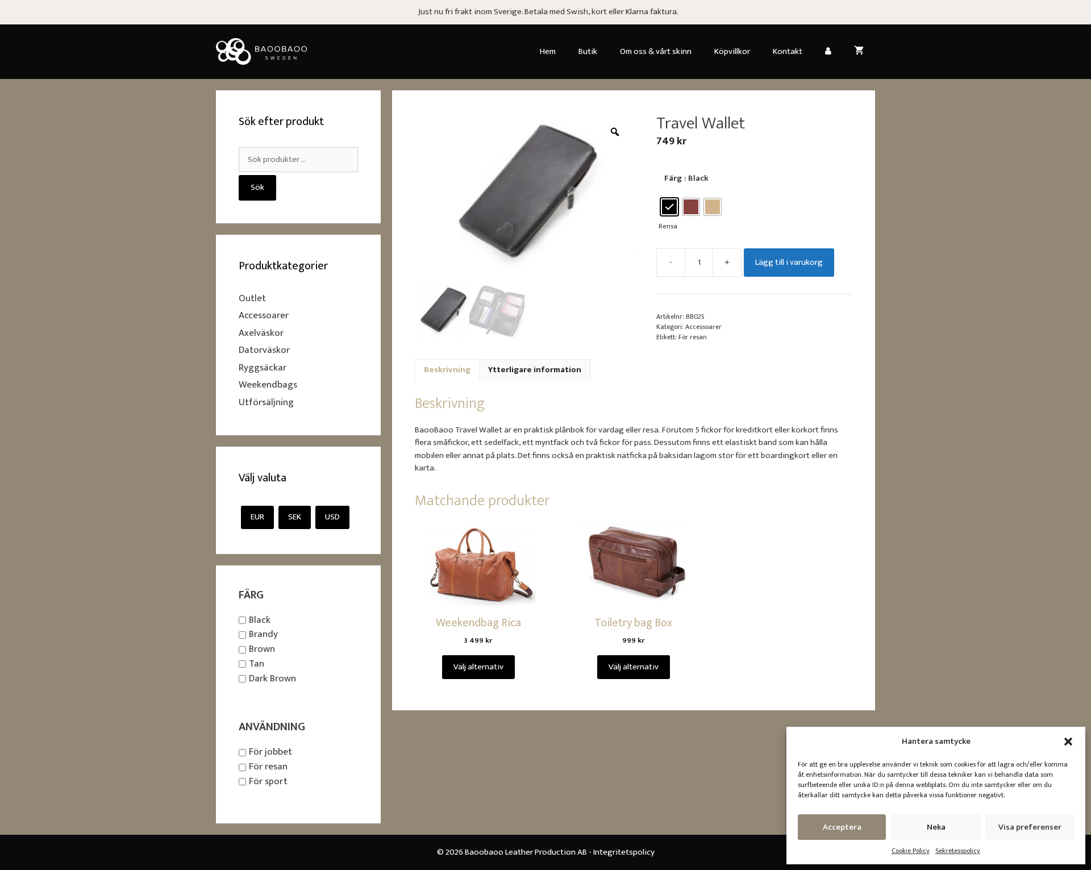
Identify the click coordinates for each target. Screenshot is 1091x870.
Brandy (263, 635)
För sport (268, 781)
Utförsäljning (266, 402)
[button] (1068, 741)
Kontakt (787, 51)
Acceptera (842, 827)
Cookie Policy (911, 851)
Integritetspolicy (624, 852)
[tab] (447, 370)
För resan (692, 337)
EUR (257, 517)
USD (332, 517)
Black (259, 620)
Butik (587, 51)
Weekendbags (268, 385)
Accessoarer (703, 326)
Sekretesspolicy (957, 851)
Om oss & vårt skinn (656, 51)
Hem (548, 51)
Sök (257, 187)
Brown (262, 649)
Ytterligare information (534, 370)
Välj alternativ (478, 667)
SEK (294, 517)
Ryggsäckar (262, 368)
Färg (673, 178)
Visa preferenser (1029, 827)
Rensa (668, 226)
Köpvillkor (732, 51)
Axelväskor (261, 333)
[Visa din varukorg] (859, 52)
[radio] (669, 206)
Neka (936, 827)
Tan (256, 664)
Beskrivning (447, 370)
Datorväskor (264, 350)
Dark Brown (272, 678)
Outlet (252, 298)
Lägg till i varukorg (789, 262)
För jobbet (270, 752)
